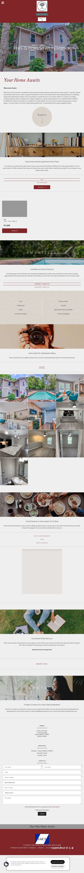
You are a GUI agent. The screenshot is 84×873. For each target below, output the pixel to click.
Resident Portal (42, 664)
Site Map (49, 848)
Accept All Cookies (58, 862)
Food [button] (42, 539)
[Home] (42, 6)
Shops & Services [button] (42, 543)
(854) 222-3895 (42, 14)
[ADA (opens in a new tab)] (70, 848)
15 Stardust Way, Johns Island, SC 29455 (37, 845)
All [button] (42, 179)
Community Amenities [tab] (42, 284)
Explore (42, 114)
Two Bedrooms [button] (42, 182)
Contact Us (14, 230)
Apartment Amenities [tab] (41, 287)
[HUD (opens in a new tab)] (67, 848)
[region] (38, 863)
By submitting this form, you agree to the (38, 807)
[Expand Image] (14, 388)
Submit (42, 814)
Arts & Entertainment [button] (42, 536)
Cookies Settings (57, 866)
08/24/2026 (41, 187)
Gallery (42, 367)
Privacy (41, 848)
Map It (42, 18)
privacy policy (55, 807)
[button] (2, 2)
